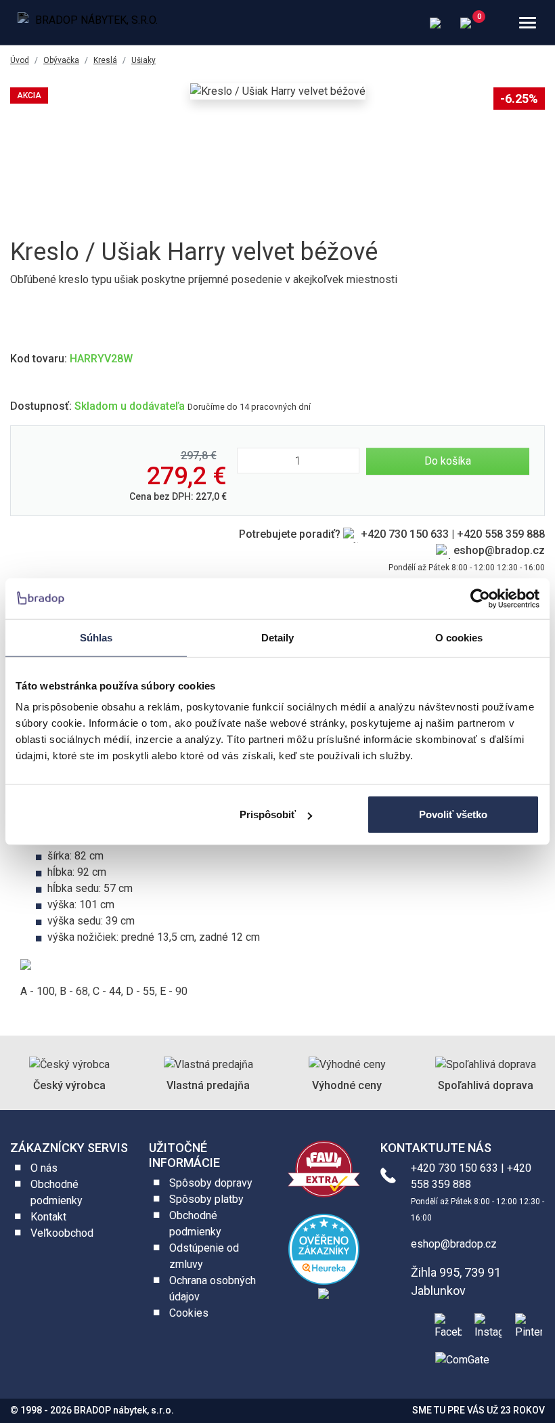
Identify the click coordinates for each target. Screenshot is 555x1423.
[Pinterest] (526, 1324)
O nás (44, 1168)
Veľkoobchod (61, 1233)
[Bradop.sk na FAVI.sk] (324, 1168)
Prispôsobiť (268, 814)
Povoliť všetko (453, 814)
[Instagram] (485, 1324)
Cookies (188, 1313)
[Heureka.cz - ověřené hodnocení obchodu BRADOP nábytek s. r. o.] (323, 1248)
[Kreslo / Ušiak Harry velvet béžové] (278, 91)
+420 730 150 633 (405, 534)
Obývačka (61, 60)
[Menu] (527, 23)
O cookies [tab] (459, 637)
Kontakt (48, 1216)
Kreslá (105, 60)
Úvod (19, 60)
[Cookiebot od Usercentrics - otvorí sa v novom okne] (480, 598)
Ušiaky (143, 60)
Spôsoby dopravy (210, 1182)
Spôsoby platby (206, 1199)
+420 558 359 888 (501, 534)
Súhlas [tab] (96, 637)
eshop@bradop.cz (499, 550)
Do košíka (447, 460)
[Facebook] (445, 1324)
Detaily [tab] (277, 637)
